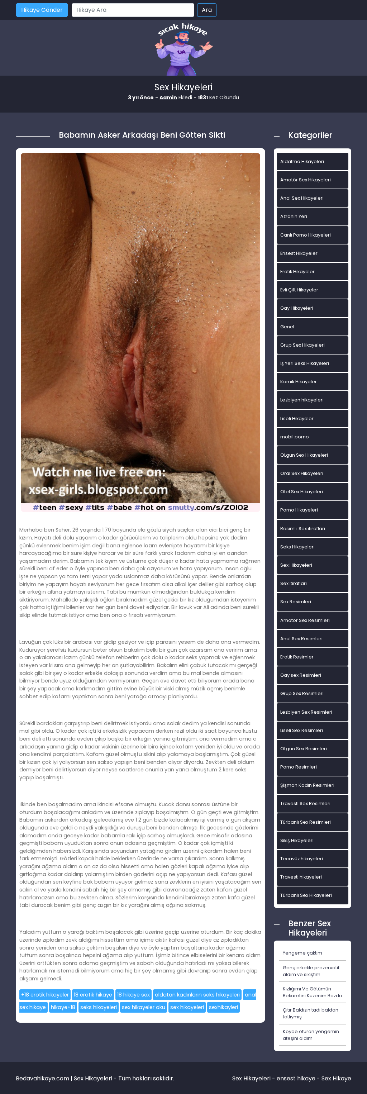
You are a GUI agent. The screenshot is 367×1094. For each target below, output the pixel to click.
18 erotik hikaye (93, 994)
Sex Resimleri (295, 602)
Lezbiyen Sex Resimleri (306, 712)
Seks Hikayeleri (297, 547)
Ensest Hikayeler (299, 253)
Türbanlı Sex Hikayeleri (306, 895)
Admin (168, 97)
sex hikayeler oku (143, 1007)
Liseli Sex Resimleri (301, 730)
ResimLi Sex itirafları (302, 528)
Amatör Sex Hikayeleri (305, 180)
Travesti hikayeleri (301, 877)
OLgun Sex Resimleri (303, 749)
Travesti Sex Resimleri (305, 803)
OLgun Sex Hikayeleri (304, 455)
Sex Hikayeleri (296, 565)
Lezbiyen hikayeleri (302, 400)
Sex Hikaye (336, 1078)
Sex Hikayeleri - (254, 1078)
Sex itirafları (293, 583)
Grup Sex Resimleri (302, 693)
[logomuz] (183, 50)
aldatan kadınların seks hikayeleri (197, 994)
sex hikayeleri (187, 1007)
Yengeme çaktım (302, 953)
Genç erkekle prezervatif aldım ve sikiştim (311, 971)
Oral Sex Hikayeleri (301, 473)
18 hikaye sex (133, 994)
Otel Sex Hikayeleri (301, 492)
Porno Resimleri (298, 767)
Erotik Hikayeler (297, 271)
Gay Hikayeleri (296, 308)
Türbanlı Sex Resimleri (305, 822)
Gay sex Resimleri (300, 675)
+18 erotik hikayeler (45, 994)
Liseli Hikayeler (297, 418)
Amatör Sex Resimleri (305, 620)
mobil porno (294, 437)
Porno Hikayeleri (299, 510)
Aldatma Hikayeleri (302, 161)
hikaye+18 (63, 1007)
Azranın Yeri (293, 216)
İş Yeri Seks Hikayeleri (304, 363)
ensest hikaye (296, 1078)
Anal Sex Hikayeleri (302, 198)
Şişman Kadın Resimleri (307, 785)
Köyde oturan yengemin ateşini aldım (311, 1034)
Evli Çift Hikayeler (299, 290)
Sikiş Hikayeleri (297, 840)
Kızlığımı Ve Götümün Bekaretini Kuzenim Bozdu (312, 992)
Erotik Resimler (297, 657)
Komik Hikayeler (298, 382)
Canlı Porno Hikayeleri (305, 235)
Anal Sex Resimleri (301, 639)
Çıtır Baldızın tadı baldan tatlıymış (310, 1013)
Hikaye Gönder (42, 10)
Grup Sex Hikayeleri (302, 345)
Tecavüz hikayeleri (301, 859)
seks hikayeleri (98, 1007)
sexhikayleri (223, 1007)
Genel (287, 327)
